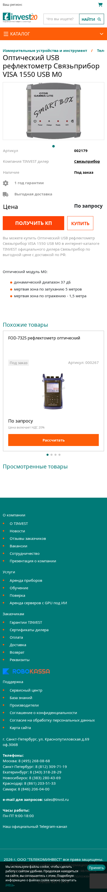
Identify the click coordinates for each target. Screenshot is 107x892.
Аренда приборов (26, 580)
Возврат (17, 652)
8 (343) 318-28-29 (45, 771)
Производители (24, 705)
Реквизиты (20, 659)
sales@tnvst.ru (56, 799)
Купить (80, 223)
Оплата (16, 637)
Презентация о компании (33, 560)
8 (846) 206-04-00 (34, 788)
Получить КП (33, 223)
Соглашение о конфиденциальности (43, 712)
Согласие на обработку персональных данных (52, 720)
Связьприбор (87, 161)
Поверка (17, 595)
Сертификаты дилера (29, 629)
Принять (96, 867)
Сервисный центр (26, 690)
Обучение (19, 587)
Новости (17, 530)
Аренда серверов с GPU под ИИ (38, 602)
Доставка (18, 644)
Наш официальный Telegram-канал (35, 826)
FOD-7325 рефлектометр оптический (44, 338)
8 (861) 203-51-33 (40, 783)
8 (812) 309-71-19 (51, 766)
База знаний (21, 697)
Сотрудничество (25, 553)
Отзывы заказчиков (28, 538)
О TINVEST (19, 523)
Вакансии (18, 545)
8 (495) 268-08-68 (34, 760)
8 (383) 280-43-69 (45, 777)
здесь (9, 885)
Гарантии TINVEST (26, 622)
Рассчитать (54, 440)
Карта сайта (20, 727)
